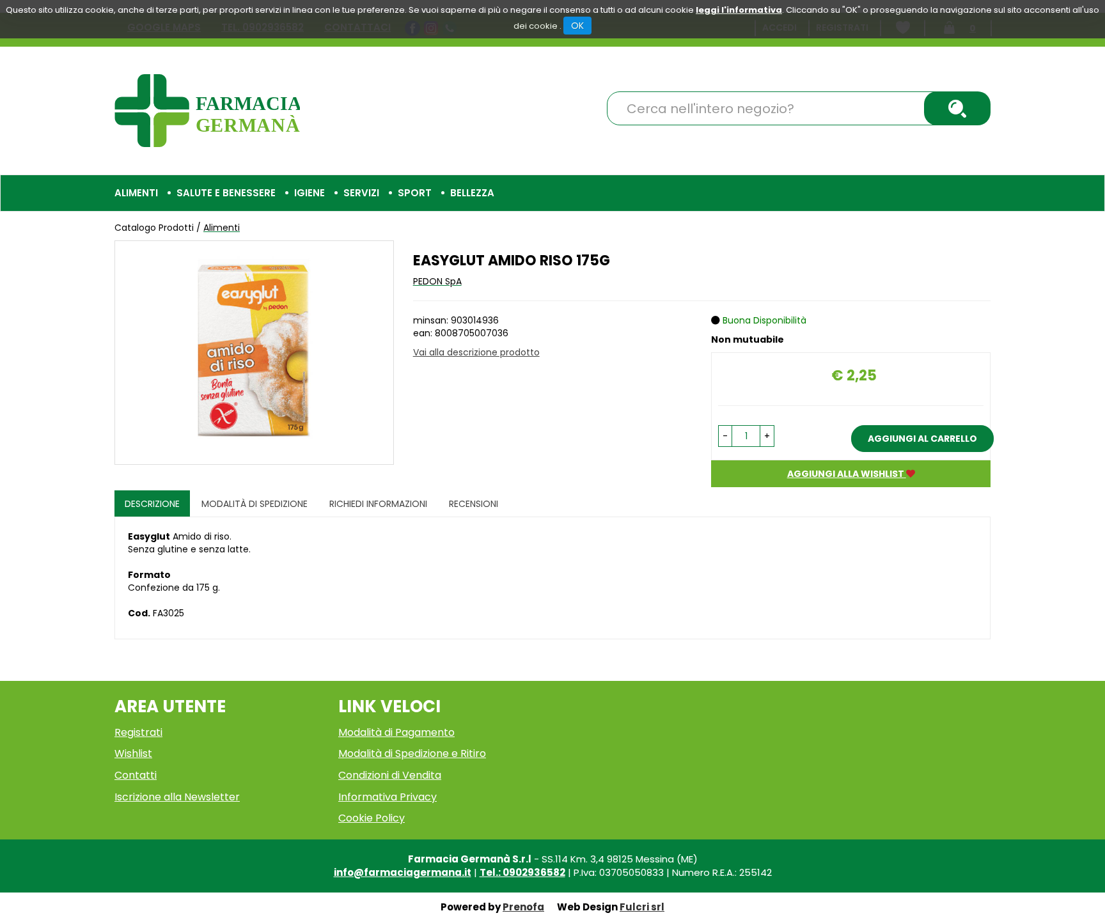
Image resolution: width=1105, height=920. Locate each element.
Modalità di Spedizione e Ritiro (412, 753)
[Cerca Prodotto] (957, 108)
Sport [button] (415, 192)
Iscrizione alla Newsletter (177, 797)
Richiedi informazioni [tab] (378, 503)
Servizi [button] (361, 192)
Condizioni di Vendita (389, 775)
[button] (725, 436)
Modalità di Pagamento (396, 732)
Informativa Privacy (387, 797)
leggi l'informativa (739, 10)
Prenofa (523, 907)
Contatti (135, 775)
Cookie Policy (371, 818)
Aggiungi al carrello (922, 438)
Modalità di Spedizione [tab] (254, 503)
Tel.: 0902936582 (522, 872)
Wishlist (133, 753)
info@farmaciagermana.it (402, 872)
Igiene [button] (309, 192)
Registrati (138, 732)
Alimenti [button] (136, 192)
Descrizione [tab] (152, 503)
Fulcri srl (642, 907)
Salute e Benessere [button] (226, 192)
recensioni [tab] (473, 503)
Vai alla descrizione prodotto (476, 352)
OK (577, 25)
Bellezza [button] (472, 192)
